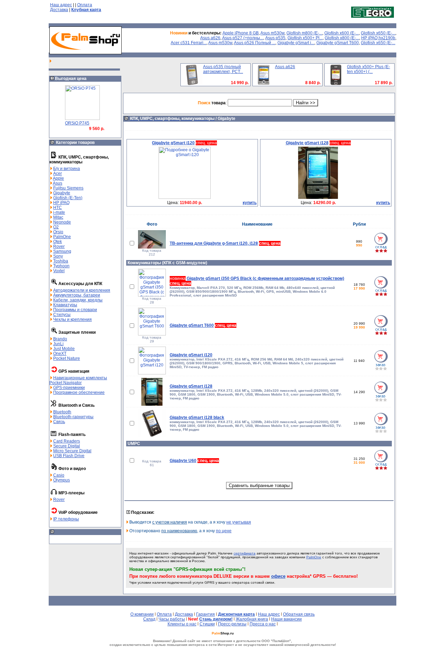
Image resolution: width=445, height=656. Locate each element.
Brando (60, 339)
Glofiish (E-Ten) (67, 197)
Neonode (62, 222)
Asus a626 (210, 37)
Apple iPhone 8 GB (240, 33)
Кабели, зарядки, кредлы (78, 300)
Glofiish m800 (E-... (304, 33)
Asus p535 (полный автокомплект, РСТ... (223, 69)
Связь (59, 421)
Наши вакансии (286, 619)
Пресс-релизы (232, 624)
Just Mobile (64, 348)
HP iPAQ (61, 202)
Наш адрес (61, 4)
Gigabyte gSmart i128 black (197, 417)
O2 (56, 227)
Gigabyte (61, 193)
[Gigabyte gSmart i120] (185, 197)
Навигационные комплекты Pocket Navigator (78, 380)
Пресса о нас (263, 624)
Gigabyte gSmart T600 (337, 42)
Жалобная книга (252, 619)
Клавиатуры (65, 304)
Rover (59, 246)
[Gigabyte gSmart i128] (318, 197)
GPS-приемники (69, 387)
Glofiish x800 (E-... (342, 37)
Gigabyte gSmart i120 (191, 355)
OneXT (59, 353)
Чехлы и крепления (72, 319)
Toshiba (60, 261)
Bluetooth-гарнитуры (73, 416)
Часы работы (172, 619)
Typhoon (61, 266)
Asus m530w (272, 33)
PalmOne (62, 236)
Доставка (59, 9)
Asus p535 (275, 37)
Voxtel (59, 270)
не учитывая (238, 522)
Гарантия (205, 614)
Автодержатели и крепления (81, 290)
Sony (58, 256)
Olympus (61, 480)
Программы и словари (75, 309)
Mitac (58, 217)
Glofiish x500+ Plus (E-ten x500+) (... (368, 69)
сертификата (245, 553)
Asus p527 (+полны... (242, 37)
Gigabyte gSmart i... (295, 42)
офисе (278, 576)
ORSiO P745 (77, 123)
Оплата (84, 4)
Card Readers (66, 441)
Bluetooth (62, 412)
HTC (57, 207)
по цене (224, 530)
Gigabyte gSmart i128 (191, 386)
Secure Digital (66, 446)
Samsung (62, 251)
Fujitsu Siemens (68, 188)
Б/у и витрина (66, 168)
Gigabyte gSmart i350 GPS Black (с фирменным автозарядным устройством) (265, 278)
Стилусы (62, 314)
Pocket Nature (66, 358)
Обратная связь (299, 614)
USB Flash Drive (68, 455)
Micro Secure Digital (72, 450)
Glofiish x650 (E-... (378, 33)
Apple (58, 178)
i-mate (59, 212)
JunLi (58, 343)
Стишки (207, 624)
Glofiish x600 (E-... (341, 33)
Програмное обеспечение (79, 392)
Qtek (57, 241)
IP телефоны (66, 519)
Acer (57, 173)
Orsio (58, 231)
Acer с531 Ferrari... (189, 42)
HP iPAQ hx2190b (378, 37)
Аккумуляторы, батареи (76, 295)
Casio (58, 475)
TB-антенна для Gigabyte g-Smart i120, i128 (214, 243)
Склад (149, 619)
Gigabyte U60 (183, 460)
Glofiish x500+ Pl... (305, 37)
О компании (142, 614)
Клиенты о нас (182, 624)
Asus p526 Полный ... (254, 42)
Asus (57, 183)
